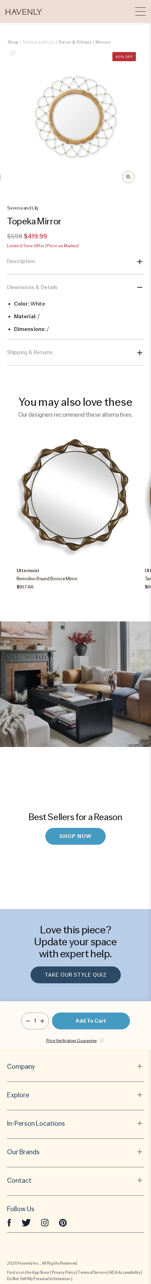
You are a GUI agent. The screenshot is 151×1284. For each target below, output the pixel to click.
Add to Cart (91, 1021)
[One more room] (42, 1021)
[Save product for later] (13, 57)
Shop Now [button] (75, 836)
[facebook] (9, 1222)
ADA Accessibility (124, 1272)
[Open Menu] (140, 11)
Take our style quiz (76, 975)
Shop (13, 42)
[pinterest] (63, 1222)
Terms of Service (92, 1272)
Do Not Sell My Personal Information (39, 1278)
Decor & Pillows (75, 42)
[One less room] (28, 1021)
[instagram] (45, 1222)
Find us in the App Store (28, 1272)
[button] (23, 11)
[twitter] (26, 1222)
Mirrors (103, 42)
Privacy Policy (64, 1272)
